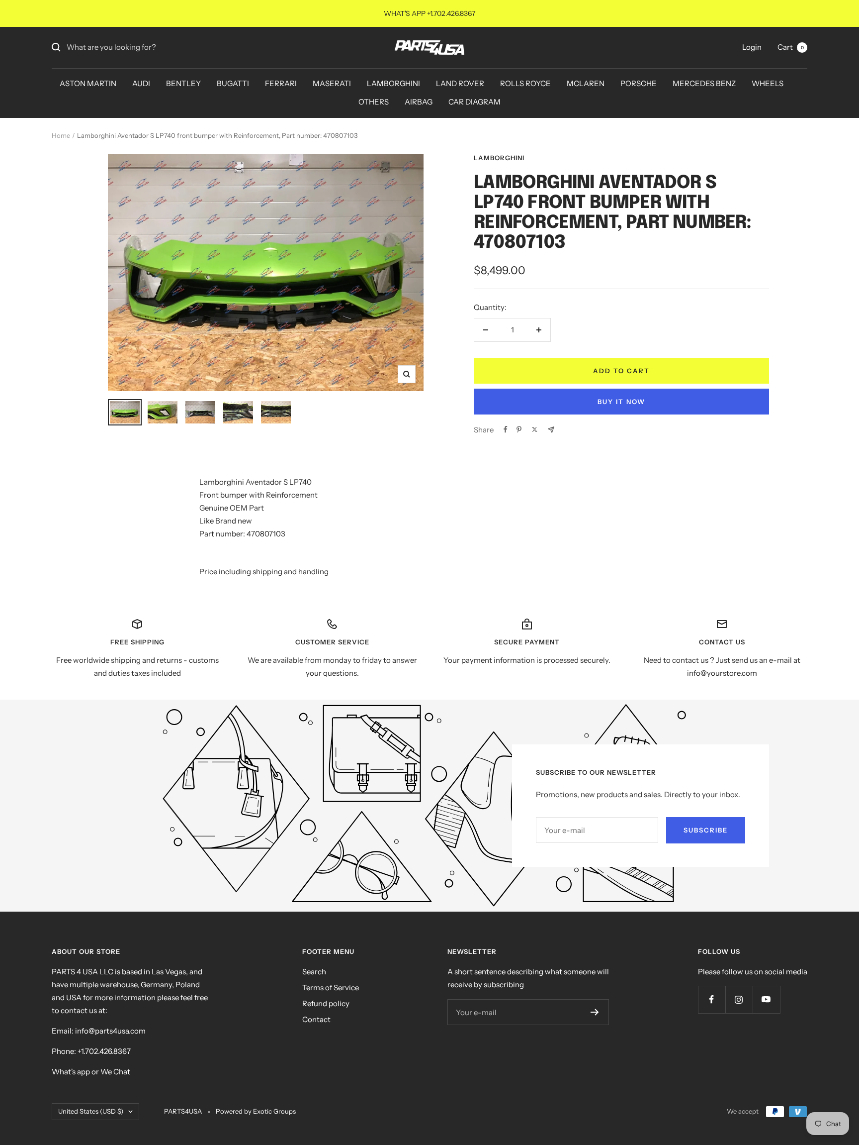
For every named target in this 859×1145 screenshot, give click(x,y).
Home (61, 135)
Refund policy (325, 1003)
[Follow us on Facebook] (711, 999)
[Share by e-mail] (551, 429)
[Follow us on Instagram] (739, 999)
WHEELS (767, 83)
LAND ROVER (460, 83)
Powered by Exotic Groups (256, 1111)
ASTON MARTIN (88, 83)
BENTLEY (183, 83)
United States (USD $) (90, 1111)
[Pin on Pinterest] (518, 429)
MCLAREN (585, 83)
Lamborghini (499, 158)
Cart (790, 47)
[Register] (595, 1012)
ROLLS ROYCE (525, 83)
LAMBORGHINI (393, 83)
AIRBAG (418, 101)
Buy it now (621, 402)
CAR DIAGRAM (474, 101)
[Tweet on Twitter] (534, 429)
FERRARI (281, 83)
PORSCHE (638, 83)
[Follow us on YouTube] (766, 999)
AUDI (141, 83)
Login (752, 47)
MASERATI (332, 83)
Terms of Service (330, 987)
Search (314, 971)
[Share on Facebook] (506, 429)
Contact (316, 1019)
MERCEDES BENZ (704, 83)
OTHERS (373, 101)
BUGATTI (233, 83)
